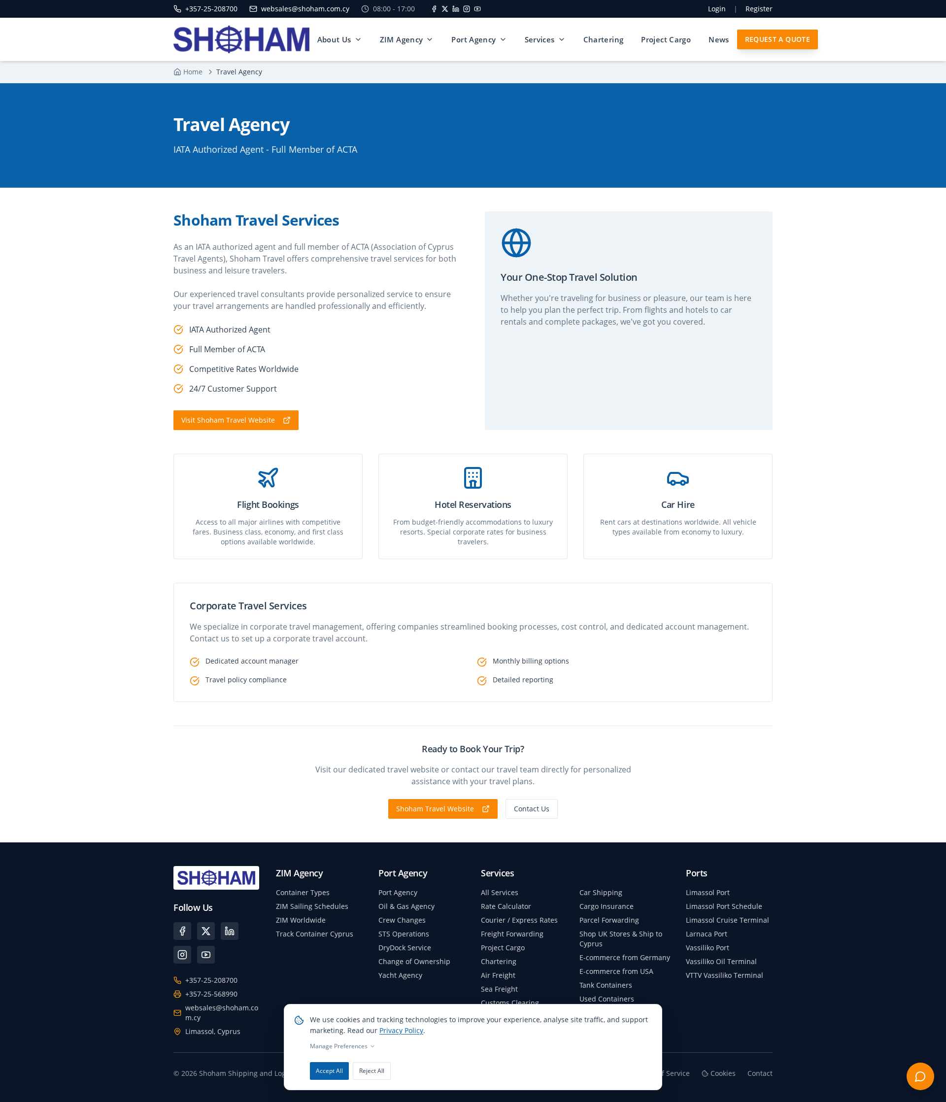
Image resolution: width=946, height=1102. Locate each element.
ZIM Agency (401, 39)
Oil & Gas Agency (406, 906)
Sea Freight (499, 989)
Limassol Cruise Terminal (727, 920)
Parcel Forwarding (609, 920)
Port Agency (473, 39)
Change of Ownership (414, 961)
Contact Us (531, 808)
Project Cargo (666, 39)
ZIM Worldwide (301, 920)
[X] (444, 8)
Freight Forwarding (512, 933)
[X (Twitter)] (206, 931)
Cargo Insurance (606, 906)
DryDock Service (404, 947)
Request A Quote (777, 39)
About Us (334, 39)
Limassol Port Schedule (724, 906)
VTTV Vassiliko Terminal (724, 975)
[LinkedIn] (455, 8)
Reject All (371, 1071)
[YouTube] (477, 8)
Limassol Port (708, 892)
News (719, 39)
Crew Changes (402, 920)
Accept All (329, 1071)
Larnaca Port (706, 933)
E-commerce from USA (616, 971)
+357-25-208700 (211, 980)
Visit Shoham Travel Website (228, 420)
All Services (499, 892)
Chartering (603, 39)
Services (540, 39)
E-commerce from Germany (624, 957)
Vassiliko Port (707, 947)
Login (717, 8)
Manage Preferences (339, 1046)
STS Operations (403, 933)
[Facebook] (434, 8)
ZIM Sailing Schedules (312, 906)
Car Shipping (600, 892)
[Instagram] (466, 8)
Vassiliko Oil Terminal (721, 961)
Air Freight (498, 975)
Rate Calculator (506, 906)
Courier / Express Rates (519, 920)
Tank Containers (605, 985)
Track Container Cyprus (314, 933)
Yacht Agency (400, 975)
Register (759, 8)
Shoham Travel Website (435, 808)
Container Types (303, 892)
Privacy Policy (401, 1030)
